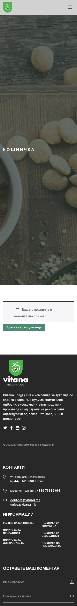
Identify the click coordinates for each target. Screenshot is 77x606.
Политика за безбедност (51, 535)
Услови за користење (18, 523)
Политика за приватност (12, 532)
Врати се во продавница (24, 327)
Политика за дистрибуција (13, 542)
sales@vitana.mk (23, 505)
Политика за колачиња (51, 525)
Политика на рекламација (51, 545)
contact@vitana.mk (25, 500)
